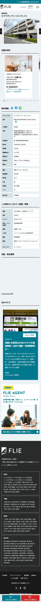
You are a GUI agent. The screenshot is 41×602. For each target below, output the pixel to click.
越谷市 (32, 484)
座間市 (27, 560)
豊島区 (35, 521)
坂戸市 (19, 489)
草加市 (28, 484)
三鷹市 (15, 526)
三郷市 (10, 489)
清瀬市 (15, 531)
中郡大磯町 (7, 562)
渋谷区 (23, 521)
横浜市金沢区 (31, 543)
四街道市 (32, 506)
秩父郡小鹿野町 (15, 491)
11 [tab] (33, 100)
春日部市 (15, 484)
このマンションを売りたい (30, 599)
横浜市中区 (30, 541)
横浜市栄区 (21, 548)
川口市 (31, 482)
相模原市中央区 (23, 555)
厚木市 (13, 560)
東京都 (5, 516)
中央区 (10, 519)
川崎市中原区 (7, 553)
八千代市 (13, 506)
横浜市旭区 (30, 546)
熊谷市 (27, 482)
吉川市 (27, 489)
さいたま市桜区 (18, 480)
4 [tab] (13, 100)
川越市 (23, 482)
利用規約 (4, 575)
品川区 (5, 521)
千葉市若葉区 (31, 502)
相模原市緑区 (14, 555)
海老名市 (22, 560)
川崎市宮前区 (30, 553)
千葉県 (5, 498)
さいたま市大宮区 (17, 477)
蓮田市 (15, 489)
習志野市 (32, 504)
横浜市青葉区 (7, 550)
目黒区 (9, 521)
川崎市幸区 (30, 550)
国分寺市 (24, 528)
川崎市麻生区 (7, 555)
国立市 (29, 528)
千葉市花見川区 (15, 502)
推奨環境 (26, 575)
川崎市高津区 (14, 553)
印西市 (9, 509)
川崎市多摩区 (22, 553)
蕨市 (36, 484)
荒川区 (8, 524)
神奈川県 (6, 538)
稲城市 (23, 531)
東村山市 (19, 528)
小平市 (10, 528)
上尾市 (24, 484)
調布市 (31, 526)
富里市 (17, 509)
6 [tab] (19, 100)
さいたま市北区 (8, 477)
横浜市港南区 (22, 546)
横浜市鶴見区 (7, 541)
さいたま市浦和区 (27, 480)
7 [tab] (21, 100)
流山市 (8, 506)
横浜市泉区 (27, 548)
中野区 (27, 521)
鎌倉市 (15, 558)
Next (40, 31)
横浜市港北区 (7, 546)
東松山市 (10, 484)
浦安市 (28, 506)
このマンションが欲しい (11, 599)
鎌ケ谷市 (23, 506)
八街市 (5, 509)
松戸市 (27, 504)
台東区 (26, 519)
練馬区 (16, 524)
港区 (14, 519)
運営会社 (33, 575)
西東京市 (27, 531)
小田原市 (23, 558)
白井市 (13, 509)
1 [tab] (4, 100)
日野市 (15, 528)
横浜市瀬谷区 (13, 548)
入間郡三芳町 (7, 491)
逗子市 (33, 558)
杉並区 (31, 521)
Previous (1, 31)
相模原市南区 (31, 555)
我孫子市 (18, 506)
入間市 (9, 487)
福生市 (33, 528)
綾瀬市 (31, 560)
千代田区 (6, 519)
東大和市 (10, 531)
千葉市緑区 (7, 504)
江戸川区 (29, 524)
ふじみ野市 (32, 489)
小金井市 (6, 528)
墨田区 (30, 519)
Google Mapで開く (7, 293)
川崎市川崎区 (22, 550)
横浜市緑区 (7, 548)
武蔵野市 (10, 526)
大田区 (13, 521)
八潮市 (34, 487)
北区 (5, 524)
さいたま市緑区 (16, 482)
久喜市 (30, 487)
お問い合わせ (24, 578)
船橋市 (23, 504)
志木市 (17, 487)
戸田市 (5, 487)
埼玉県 (5, 474)
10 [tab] (30, 100)
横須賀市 (6, 558)
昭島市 (27, 526)
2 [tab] (7, 100)
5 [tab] (16, 100)
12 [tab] (36, 100)
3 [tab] (10, 100)
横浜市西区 (23, 541)
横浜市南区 (7, 543)
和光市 (21, 487)
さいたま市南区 (8, 482)
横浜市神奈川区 (15, 541)
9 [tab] (27, 100)
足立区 (20, 524)
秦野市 (9, 560)
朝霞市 (13, 487)
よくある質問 (14, 578)
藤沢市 (19, 558)
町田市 (35, 526)
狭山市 (20, 484)
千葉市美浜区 (13, 504)
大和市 (17, 560)
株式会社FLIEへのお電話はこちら (21, 583)
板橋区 (12, 524)
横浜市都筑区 (14, 550)
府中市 (23, 526)
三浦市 (5, 560)
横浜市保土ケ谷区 (15, 543)
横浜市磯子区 (23, 543)
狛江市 (5, 531)
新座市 (26, 487)
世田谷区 (18, 521)
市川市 (19, 504)
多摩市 (19, 531)
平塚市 (10, 558)
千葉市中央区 (7, 502)
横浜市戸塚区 (14, 546)
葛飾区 (24, 524)
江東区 (34, 519)
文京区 (21, 519)
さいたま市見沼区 (27, 477)
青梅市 (19, 526)
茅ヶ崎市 (28, 558)
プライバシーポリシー (16, 575)
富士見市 (6, 489)
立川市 (5, 526)
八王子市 (34, 524)
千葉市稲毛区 (23, 502)
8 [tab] (24, 100)
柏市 (5, 506)
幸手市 (23, 489)
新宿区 (17, 519)
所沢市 (5, 484)
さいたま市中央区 (8, 480)
